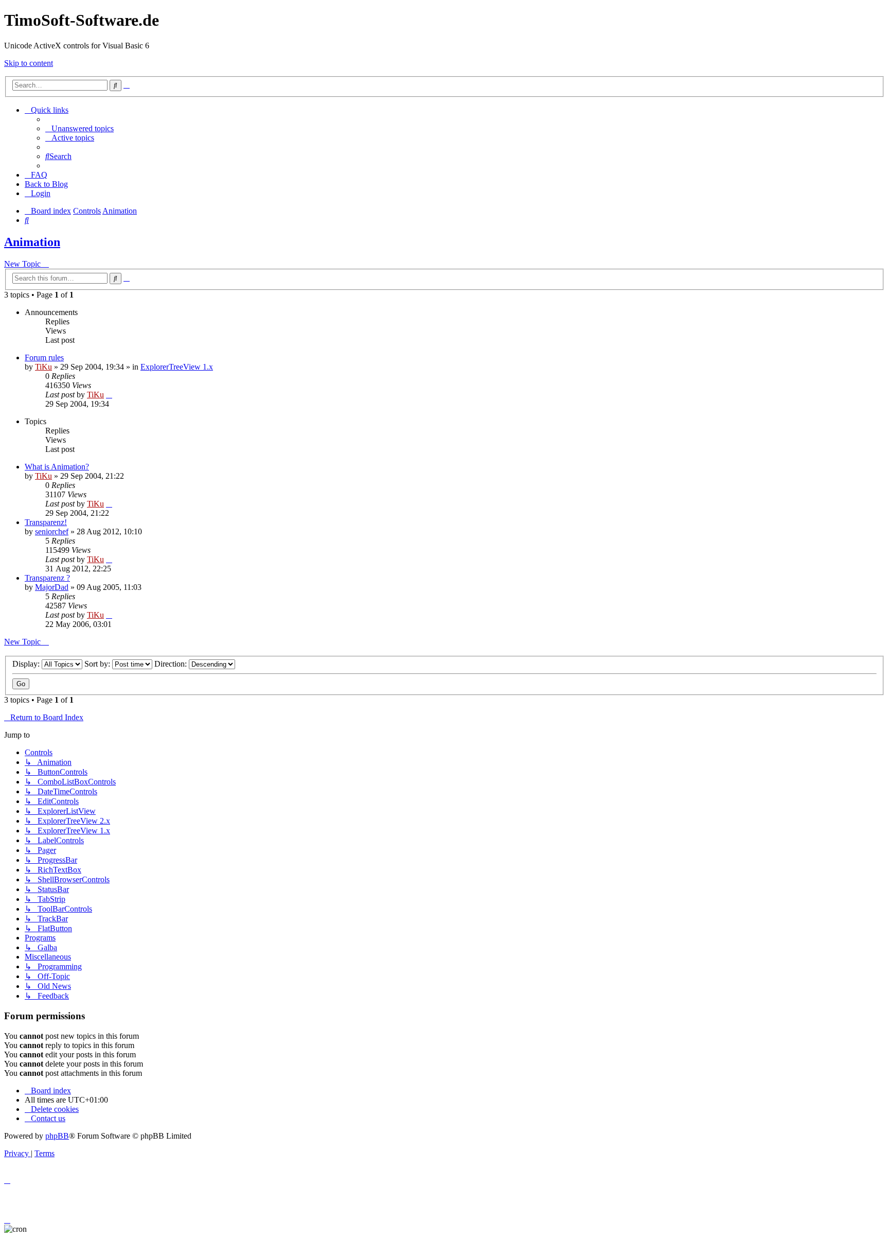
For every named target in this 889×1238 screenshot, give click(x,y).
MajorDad (51, 587)
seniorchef (51, 531)
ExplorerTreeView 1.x (176, 366)
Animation (32, 242)
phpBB (57, 1135)
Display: (27, 663)
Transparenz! (46, 522)
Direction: (171, 663)
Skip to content (28, 63)
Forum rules (44, 357)
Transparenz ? (47, 577)
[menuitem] (79, 128)
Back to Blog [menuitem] (46, 184)
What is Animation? (57, 466)
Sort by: (98, 663)
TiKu (43, 366)
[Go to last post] (109, 394)
